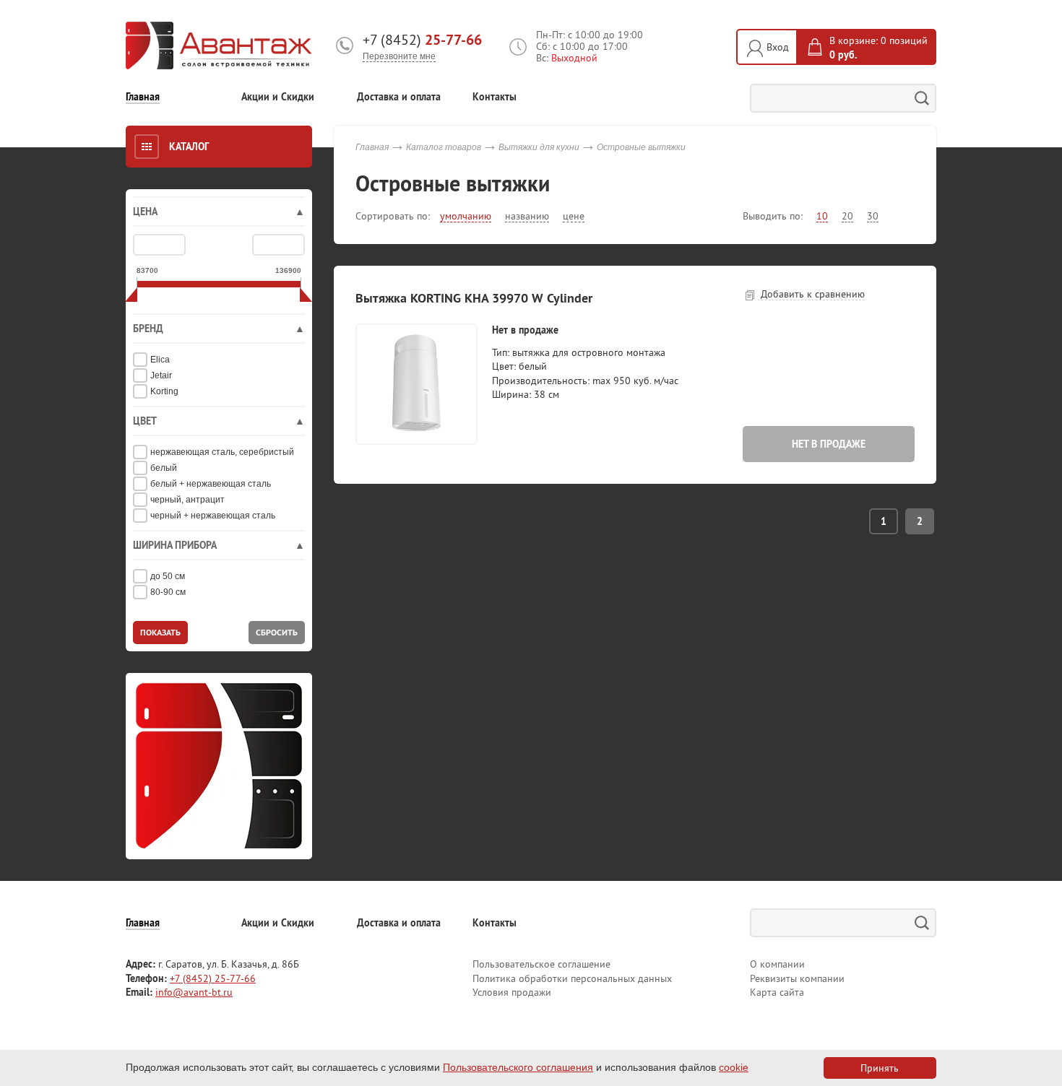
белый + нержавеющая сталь (210, 484)
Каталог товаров (443, 147)
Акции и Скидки (277, 97)
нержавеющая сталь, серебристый (222, 452)
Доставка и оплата (399, 97)
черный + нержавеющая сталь (212, 516)
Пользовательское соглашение (541, 963)
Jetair (161, 375)
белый (163, 468)
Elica (160, 360)
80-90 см (168, 592)
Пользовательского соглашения (518, 1067)
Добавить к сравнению (811, 293)
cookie (733, 1067)
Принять (879, 1067)
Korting (164, 391)
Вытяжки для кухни (538, 147)
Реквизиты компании (797, 978)
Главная (143, 97)
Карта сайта (777, 992)
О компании (777, 963)
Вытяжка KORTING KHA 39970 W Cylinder (473, 298)
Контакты (494, 97)
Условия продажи (511, 992)
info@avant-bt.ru (194, 992)
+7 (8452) (422, 39)
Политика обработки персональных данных (572, 978)
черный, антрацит (187, 500)
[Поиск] (922, 98)
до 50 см (167, 576)
